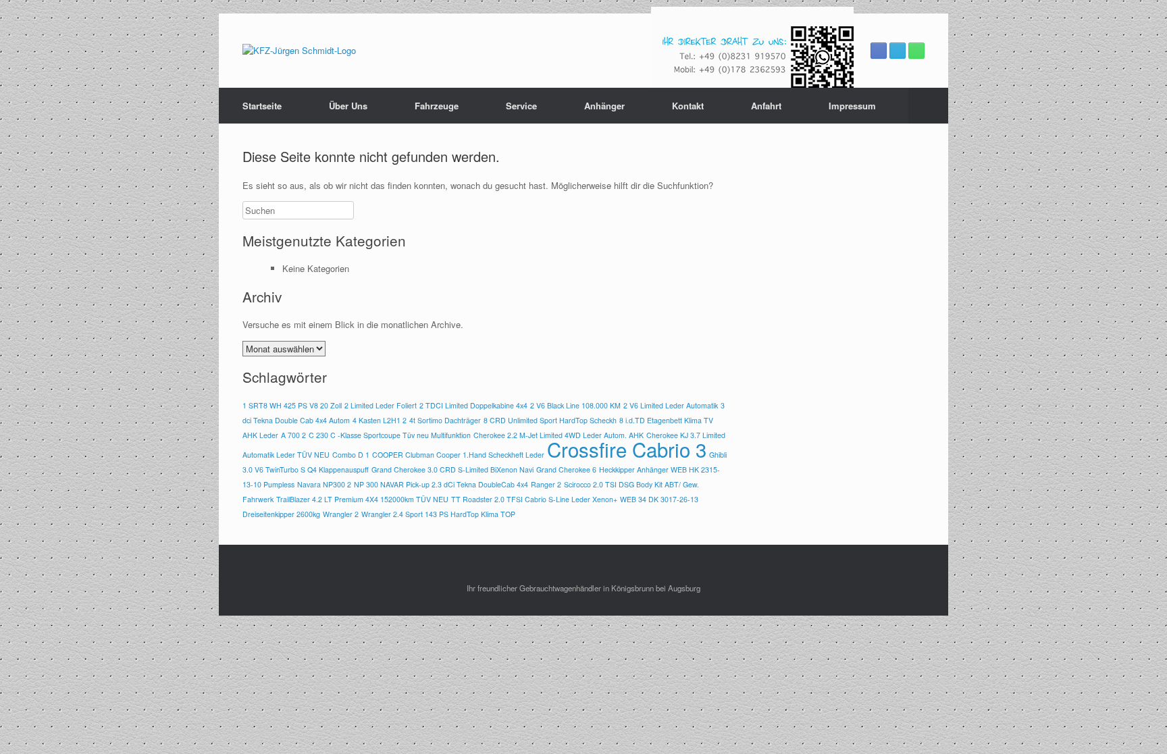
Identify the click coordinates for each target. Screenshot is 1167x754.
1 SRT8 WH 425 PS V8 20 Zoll (292, 405)
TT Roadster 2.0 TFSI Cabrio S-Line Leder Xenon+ (534, 499)
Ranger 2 (546, 484)
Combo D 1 (350, 455)
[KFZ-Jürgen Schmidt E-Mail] (897, 51)
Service (521, 105)
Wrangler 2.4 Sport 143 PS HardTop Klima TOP (438, 514)
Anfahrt (766, 105)
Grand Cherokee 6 (566, 469)
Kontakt (688, 105)
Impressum (852, 105)
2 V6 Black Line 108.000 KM (575, 405)
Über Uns (348, 105)
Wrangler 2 (341, 514)
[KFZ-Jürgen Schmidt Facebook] (879, 51)
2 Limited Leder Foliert (380, 405)
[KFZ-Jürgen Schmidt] (299, 50)
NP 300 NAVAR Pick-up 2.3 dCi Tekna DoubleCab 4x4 (441, 484)
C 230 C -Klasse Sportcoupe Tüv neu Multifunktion (390, 435)
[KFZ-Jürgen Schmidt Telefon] (916, 51)
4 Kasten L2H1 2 (380, 420)
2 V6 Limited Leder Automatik (670, 405)
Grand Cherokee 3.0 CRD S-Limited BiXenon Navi (452, 469)
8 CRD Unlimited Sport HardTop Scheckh (550, 420)
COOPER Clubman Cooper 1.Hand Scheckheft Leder (458, 455)
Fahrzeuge (437, 105)
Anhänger (604, 105)
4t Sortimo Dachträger (445, 420)
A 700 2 (293, 435)
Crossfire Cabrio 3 (626, 449)
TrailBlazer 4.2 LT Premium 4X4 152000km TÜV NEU (362, 499)
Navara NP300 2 (324, 484)
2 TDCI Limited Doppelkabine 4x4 (473, 405)
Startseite (262, 105)
